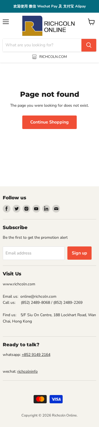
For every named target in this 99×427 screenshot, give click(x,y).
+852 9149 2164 (36, 354)
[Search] (88, 45)
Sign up (79, 253)
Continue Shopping (49, 122)
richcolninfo (27, 371)
